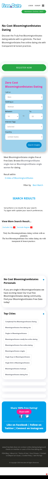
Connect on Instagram (29, 428)
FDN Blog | (6, 453)
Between (8, 111)
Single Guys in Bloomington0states (17, 357)
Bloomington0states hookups (15, 369)
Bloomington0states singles (15, 351)
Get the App (37, 455)
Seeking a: (9, 102)
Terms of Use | (24, 453)
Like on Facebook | (18, 424)
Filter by (27, 185)
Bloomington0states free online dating (19, 345)
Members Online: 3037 (33, 11)
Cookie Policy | (27, 455)
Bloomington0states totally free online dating (21, 339)
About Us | (14, 453)
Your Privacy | (35, 453)
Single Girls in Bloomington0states (17, 363)
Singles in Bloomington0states (16, 333)
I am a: (8, 92)
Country (8, 132)
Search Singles (34, 145)
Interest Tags (10, 122)
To (30, 111)
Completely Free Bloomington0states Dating (21, 322)
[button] (30, 6)
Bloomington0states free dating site (18, 327)
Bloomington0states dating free (16, 374)
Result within (10, 174)
